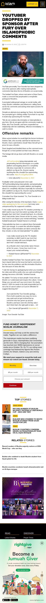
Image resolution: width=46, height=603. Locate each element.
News (5, 48)
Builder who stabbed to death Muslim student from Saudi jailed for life (27, 420)
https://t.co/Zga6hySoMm (24, 175)
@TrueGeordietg (13, 161)
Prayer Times (28, 538)
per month (13, 372)
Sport (20, 405)
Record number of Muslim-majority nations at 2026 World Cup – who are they (28, 410)
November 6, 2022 (27, 178)
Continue (12, 385)
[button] (42, 543)
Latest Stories (10, 538)
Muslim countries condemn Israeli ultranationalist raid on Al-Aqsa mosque (27, 431)
